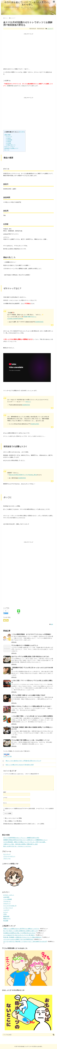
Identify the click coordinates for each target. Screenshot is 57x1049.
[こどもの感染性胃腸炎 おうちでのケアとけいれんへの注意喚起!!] (7, 637)
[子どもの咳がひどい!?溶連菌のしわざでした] (7, 648)
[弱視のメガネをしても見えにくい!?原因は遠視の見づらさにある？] (7, 709)
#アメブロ (25, 474)
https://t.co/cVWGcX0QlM (15, 474)
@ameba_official (32, 474)
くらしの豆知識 (7, 899)
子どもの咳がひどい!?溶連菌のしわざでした (24, 645)
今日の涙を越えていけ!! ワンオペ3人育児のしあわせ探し (27, 3)
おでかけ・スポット (8, 895)
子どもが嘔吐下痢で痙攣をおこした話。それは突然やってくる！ (30, 740)
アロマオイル (6, 901)
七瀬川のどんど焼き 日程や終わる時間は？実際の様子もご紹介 (20, 844)
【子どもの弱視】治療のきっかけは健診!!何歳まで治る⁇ (28, 695)
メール (5, 797)
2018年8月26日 (39, 321)
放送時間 (9, 140)
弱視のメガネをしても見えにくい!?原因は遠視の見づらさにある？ (31, 706)
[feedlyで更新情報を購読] (4, 620)
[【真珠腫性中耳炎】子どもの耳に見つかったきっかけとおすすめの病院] (7, 670)
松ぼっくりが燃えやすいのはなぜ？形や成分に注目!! (20, 764)
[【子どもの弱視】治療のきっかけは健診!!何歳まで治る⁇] (7, 698)
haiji (52, 624)
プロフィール (6, 858)
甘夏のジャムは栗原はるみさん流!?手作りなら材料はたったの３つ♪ (21, 928)
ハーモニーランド (8, 907)
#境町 (29, 316)
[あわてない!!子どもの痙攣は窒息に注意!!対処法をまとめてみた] (7, 659)
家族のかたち (6, 918)
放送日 (8, 138)
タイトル (9, 136)
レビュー (5, 912)
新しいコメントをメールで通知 (13, 818)
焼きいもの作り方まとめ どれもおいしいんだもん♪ (17, 846)
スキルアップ (6, 903)
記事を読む (14, 642)
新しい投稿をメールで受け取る (13, 821)
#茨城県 (25, 316)
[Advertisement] (28, 49)
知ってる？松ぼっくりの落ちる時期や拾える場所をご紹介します (20, 930)
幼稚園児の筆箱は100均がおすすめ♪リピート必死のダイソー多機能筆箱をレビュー (25, 839)
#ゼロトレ (33, 316)
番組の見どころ (10, 145)
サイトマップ (6, 854)
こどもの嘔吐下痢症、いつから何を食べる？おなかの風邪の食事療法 (32, 716)
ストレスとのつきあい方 (9, 905)
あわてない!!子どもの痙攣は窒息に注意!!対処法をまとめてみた (31, 656)
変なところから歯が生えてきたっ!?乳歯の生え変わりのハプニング (23, 760)
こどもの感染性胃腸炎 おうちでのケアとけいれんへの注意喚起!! (31, 634)
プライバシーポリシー (9, 856)
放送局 (8, 141)
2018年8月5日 (22, 478)
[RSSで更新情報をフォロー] (7, 620)
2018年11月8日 (35, 424)
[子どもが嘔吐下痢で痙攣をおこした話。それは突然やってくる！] (7, 743)
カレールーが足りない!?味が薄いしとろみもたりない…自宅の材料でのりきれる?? (25, 941)
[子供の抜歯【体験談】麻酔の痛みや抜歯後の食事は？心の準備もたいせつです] (7, 730)
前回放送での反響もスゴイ (11, 148)
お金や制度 (6, 897)
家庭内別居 (6, 916)
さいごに (6, 150)
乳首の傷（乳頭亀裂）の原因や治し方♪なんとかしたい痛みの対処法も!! (22, 937)
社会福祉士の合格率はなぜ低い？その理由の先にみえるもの (19, 933)
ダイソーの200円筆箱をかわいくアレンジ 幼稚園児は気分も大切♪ (21, 837)
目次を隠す (21, 131)
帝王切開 (5, 920)
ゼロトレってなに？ (9, 146)
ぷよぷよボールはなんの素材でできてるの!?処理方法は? (18, 939)
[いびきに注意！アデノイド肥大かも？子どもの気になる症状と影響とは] (7, 683)
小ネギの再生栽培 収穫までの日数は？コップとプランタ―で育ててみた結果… (24, 842)
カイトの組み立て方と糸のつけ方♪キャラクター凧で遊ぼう (19, 935)
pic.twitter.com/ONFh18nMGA (15, 318)
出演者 (8, 143)
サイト (5, 803)
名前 (4, 792)
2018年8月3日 (26, 405)
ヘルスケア (50, 28)
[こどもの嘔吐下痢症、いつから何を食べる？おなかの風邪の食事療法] (7, 719)
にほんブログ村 (7, 756)
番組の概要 (7, 134)
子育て (5, 914)
